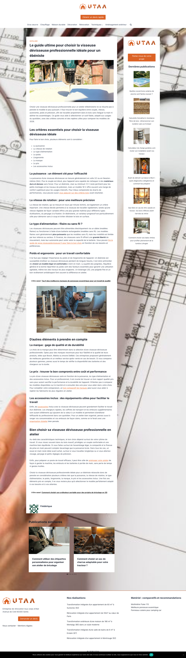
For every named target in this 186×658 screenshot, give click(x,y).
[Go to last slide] (32, 549)
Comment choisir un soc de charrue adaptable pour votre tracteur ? (92, 562)
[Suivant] (111, 549)
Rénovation (84, 25)
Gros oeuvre (32, 25)
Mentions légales (25, 626)
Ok (151, 655)
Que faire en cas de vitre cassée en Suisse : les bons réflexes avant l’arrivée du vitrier (141, 211)
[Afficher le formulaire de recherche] (131, 25)
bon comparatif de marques (75, 388)
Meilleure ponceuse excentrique (144, 607)
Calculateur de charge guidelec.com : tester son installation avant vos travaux (141, 151)
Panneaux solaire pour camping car (146, 610)
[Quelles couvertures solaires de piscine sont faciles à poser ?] (142, 79)
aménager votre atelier (98, 460)
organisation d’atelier (39, 421)
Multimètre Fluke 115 (140, 604)
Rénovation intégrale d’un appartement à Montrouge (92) (91, 638)
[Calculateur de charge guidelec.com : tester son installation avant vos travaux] (142, 136)
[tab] (67, 574)
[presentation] (49, 540)
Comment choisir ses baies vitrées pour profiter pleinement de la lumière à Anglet (142, 241)
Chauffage (45, 25)
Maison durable (58, 25)
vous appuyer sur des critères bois (74, 193)
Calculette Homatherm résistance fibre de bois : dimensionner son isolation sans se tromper (141, 121)
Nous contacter (9, 626)
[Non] (183, 655)
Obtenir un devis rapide (93, 17)
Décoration (72, 25)
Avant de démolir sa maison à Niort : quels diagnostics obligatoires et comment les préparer (141, 181)
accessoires (43, 407)
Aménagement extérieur (116, 25)
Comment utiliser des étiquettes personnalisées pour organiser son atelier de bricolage (49, 562)
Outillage (33, 41)
